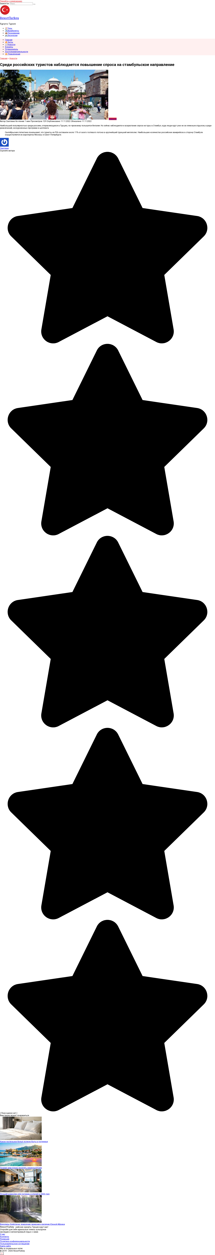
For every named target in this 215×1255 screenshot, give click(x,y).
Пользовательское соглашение (14, 1244)
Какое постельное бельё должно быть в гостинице (24, 1141)
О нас (2, 1234)
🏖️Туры (8, 28)
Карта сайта (5, 1246)
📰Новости (10, 44)
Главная (8, 40)
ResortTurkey (9, 17)
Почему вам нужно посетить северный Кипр (21, 1168)
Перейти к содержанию (11, 1)
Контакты (4, 1236)
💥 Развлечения (12, 54)
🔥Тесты (9, 42)
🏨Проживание (12, 33)
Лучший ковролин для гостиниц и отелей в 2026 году (25, 1194)
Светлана (4, 148)
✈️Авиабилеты (12, 31)
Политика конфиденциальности (15, 1241)
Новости (113, 119)
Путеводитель (11, 49)
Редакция (4, 1239)
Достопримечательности (16, 51)
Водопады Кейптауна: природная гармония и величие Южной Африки (32, 1224)
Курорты (9, 47)
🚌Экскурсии (11, 35)
